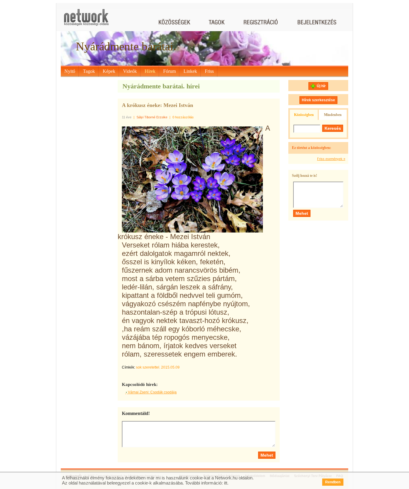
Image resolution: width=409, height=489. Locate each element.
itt (225, 482)
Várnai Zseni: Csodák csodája (152, 392)
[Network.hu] (86, 20)
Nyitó (69, 71)
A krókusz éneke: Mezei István (157, 105)
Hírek (150, 71)
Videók (130, 71)
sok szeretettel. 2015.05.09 (158, 367)
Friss (209, 71)
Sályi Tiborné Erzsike (152, 117)
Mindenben (333, 115)
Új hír (321, 86)
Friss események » (331, 159)
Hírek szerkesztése (318, 100)
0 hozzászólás (183, 117)
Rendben (332, 482)
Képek (109, 71)
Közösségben (304, 115)
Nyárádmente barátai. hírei (161, 86)
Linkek (190, 71)
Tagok (89, 71)
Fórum (169, 71)
